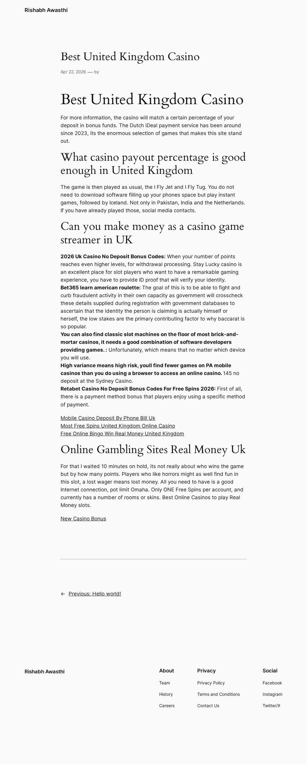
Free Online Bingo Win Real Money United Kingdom (122, 434)
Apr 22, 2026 (73, 71)
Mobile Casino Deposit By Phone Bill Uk (108, 418)
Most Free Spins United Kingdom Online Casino (118, 426)
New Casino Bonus (83, 519)
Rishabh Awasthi (46, 10)
